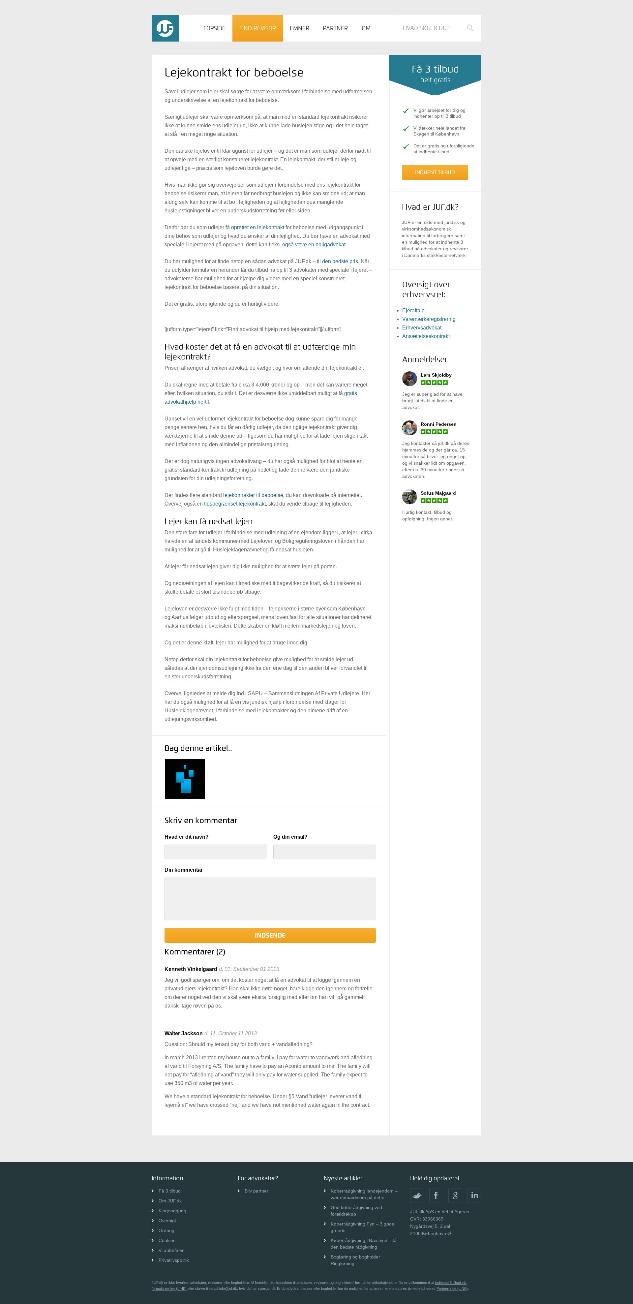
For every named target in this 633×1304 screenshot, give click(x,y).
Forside (214, 28)
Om (366, 28)
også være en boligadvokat (314, 244)
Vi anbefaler (171, 1250)
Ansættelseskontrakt (426, 336)
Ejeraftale (413, 310)
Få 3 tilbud (170, 1191)
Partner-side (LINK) (452, 1288)
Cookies (167, 1240)
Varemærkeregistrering (429, 319)
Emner (299, 28)
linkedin (474, 1195)
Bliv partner (256, 1191)
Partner (335, 28)
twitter (417, 1195)
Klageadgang (172, 1210)
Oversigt (167, 1220)
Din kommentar (184, 870)
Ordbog (166, 1230)
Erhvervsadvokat (421, 327)
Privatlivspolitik (174, 1260)
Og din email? (290, 837)
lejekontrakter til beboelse (253, 495)
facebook (436, 1195)
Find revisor (257, 28)
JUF (165, 28)
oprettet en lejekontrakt (257, 227)
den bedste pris (340, 261)
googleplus (455, 1195)
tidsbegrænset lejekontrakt (235, 504)
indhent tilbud (435, 172)
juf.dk (420, 400)
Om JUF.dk (170, 1200)
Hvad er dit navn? (187, 837)
